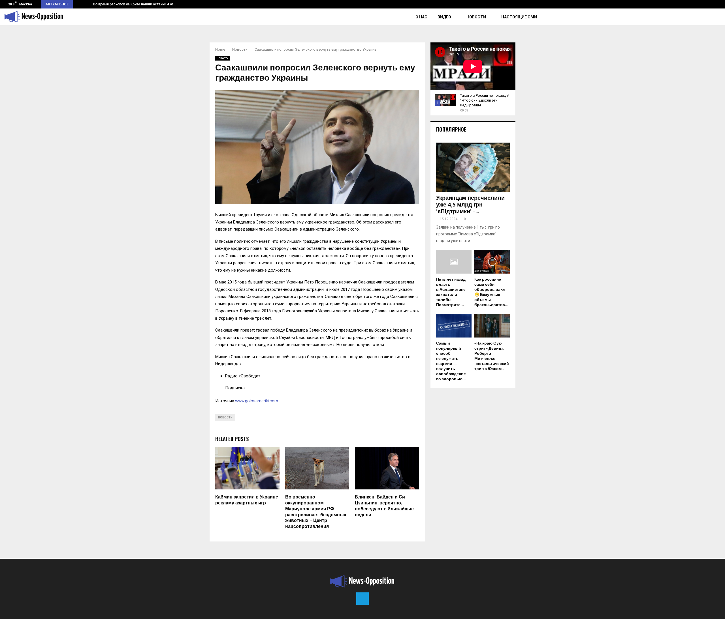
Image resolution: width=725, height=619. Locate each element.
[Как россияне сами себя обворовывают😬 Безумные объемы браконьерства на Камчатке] (492, 262)
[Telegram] (362, 598)
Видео (444, 17)
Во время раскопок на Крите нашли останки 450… (134, 4)
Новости (476, 17)
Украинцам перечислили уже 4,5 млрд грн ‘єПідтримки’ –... (470, 204)
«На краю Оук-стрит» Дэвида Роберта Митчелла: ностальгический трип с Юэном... (491, 356)
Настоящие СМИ (519, 17)
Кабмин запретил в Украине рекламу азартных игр (246, 500)
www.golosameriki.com (256, 400)
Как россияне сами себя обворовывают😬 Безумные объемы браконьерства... (491, 292)
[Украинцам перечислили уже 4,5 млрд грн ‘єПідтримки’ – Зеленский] (473, 167)
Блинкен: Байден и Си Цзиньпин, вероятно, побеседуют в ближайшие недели (384, 506)
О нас (421, 17)
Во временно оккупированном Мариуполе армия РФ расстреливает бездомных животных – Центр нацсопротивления (315, 511)
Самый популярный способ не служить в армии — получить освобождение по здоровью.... (451, 361)
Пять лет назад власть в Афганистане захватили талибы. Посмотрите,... (451, 292)
